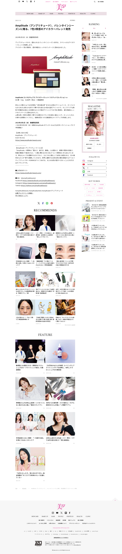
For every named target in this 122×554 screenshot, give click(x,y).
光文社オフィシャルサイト (88, 523)
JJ (24, 531)
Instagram (90, 160)
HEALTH (83, 13)
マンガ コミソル (38, 534)
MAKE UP (41, 13)
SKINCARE (30, 13)
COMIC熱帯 (86, 531)
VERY (35, 531)
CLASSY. (29, 531)
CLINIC (93, 13)
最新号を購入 (89, 144)
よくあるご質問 (42, 523)
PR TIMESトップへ (21, 196)
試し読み (99, 144)
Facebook (90, 175)
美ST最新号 (56, 1)
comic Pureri (95, 531)
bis (55, 531)
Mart (46, 531)
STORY (40, 531)
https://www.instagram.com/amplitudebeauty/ (39, 183)
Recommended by (68, 324)
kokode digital (84, 534)
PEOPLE (60, 13)
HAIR (51, 13)
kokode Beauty (64, 534)
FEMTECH (71, 13)
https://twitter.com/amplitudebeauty (34, 185)
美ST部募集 (101, 1)
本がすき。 (47, 534)
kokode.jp (55, 534)
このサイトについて (31, 523)
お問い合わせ (52, 523)
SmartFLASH (78, 531)
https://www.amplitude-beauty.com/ (28, 140)
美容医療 (58, 520)
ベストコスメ (64, 1)
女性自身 (70, 531)
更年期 (64, 520)
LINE (88, 171)
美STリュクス (73, 1)
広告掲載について (62, 523)
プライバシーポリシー (74, 523)
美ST (51, 531)
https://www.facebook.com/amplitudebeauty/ (38, 180)
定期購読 (89, 148)
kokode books (74, 534)
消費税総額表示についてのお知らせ (61, 537)
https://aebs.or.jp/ (77, 544)
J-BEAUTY (47, 1)
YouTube (89, 164)
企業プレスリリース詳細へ (24, 193)
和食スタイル (62, 531)
